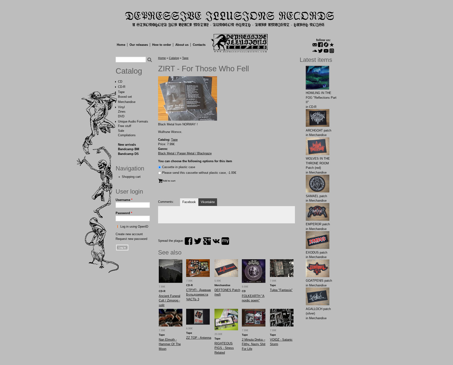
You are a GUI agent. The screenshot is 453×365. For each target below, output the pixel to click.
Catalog (129, 71)
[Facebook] (320, 44)
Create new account (129, 234)
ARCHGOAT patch (318, 130)
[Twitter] (320, 50)
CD (120, 81)
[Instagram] (331, 50)
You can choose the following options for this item (195, 161)
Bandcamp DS (128, 154)
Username (124, 200)
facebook (188, 241)
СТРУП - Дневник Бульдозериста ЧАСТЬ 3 (198, 294)
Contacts (199, 45)
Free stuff (124, 126)
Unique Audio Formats (133, 121)
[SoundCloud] (314, 50)
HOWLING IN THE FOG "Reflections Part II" (321, 97)
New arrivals (127, 144)
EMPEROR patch (318, 224)
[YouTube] (326, 50)
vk (216, 241)
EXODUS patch (316, 252)
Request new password (131, 239)
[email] (314, 44)
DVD (121, 116)
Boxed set (125, 96)
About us (182, 45)
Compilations (127, 135)
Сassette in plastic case (178, 167)
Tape (121, 92)
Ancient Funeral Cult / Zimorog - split (169, 300)
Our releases (139, 45)
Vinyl (121, 107)
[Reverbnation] (331, 44)
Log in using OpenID (134, 226)
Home (121, 45)
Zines (122, 111)
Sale (121, 130)
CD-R (121, 87)
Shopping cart (131, 176)
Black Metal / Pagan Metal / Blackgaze (185, 153)
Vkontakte (208, 202)
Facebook (189, 202)
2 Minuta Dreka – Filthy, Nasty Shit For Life (253, 344)
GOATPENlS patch (319, 280)
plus (207, 241)
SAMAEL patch (316, 196)
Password (124, 213)
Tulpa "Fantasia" (281, 290)
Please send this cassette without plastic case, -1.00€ (199, 172)
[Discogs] (326, 44)
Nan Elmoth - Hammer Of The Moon (170, 344)
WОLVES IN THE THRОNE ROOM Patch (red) (318, 163)
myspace (225, 241)
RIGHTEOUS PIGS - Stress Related (224, 348)
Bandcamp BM (128, 149)
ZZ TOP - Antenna (198, 338)
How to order (161, 45)
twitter (197, 241)
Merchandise (126, 102)
